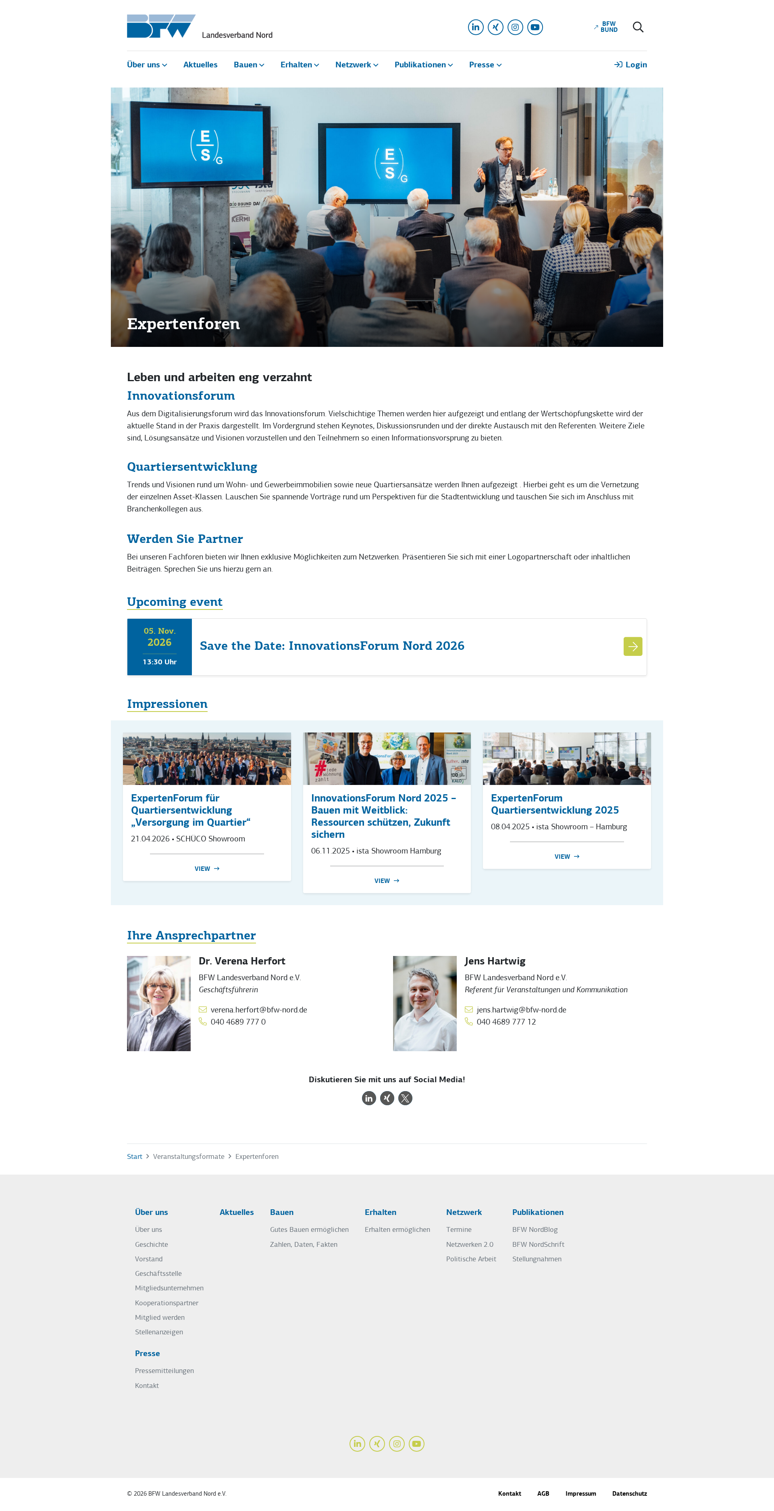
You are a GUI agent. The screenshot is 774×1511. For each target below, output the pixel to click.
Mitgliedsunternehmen (169, 1288)
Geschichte (151, 1245)
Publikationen (538, 1213)
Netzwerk (464, 1213)
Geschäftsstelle (158, 1274)
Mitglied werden (160, 1318)
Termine (459, 1230)
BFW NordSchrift (538, 1245)
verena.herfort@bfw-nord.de (259, 1010)
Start (134, 1157)
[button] (369, 1098)
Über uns (151, 1213)
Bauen (281, 1213)
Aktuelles (237, 1213)
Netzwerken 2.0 (469, 1245)
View (202, 869)
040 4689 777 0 (238, 1022)
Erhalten (380, 1213)
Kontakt (147, 1386)
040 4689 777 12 (506, 1022)
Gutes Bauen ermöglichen (309, 1230)
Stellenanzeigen (159, 1332)
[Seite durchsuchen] (638, 28)
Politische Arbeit (471, 1259)
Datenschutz (629, 1494)
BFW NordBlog (535, 1230)
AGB (543, 1494)
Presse (147, 1354)
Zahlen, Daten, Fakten (303, 1245)
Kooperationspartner (166, 1303)
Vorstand (148, 1259)
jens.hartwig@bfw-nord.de (521, 1010)
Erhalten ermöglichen (397, 1230)
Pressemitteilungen (164, 1371)
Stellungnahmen (537, 1259)
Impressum (581, 1494)
